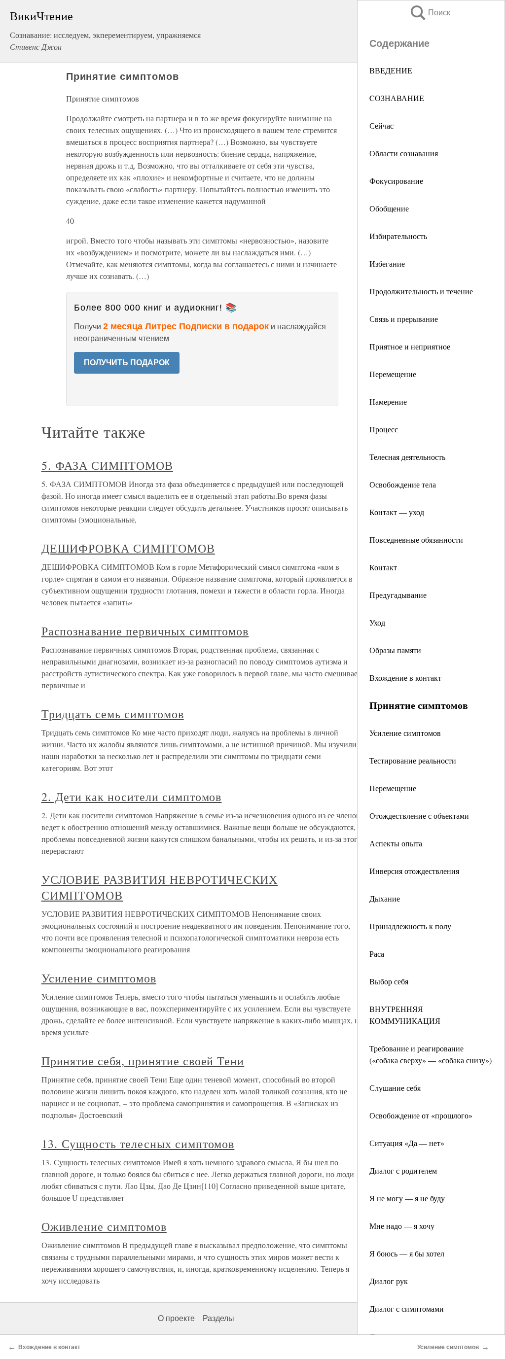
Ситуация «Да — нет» (406, 1143)
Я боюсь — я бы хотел (406, 1253)
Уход (377, 622)
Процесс (383, 429)
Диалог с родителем (403, 1170)
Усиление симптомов (405, 733)
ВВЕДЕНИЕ (390, 70)
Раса (376, 953)
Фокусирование (396, 180)
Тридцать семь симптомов (112, 714)
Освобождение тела (402, 484)
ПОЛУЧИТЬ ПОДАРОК (127, 362)
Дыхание (384, 898)
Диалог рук (388, 1281)
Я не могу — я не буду (407, 1198)
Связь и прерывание (403, 319)
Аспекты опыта (395, 843)
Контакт (383, 567)
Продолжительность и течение (421, 291)
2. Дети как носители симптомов (131, 796)
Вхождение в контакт (405, 677)
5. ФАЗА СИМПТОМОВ (107, 465)
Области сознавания (403, 153)
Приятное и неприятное (409, 346)
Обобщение (389, 208)
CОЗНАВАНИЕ (396, 98)
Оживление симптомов (104, 1226)
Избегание (387, 263)
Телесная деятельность (407, 457)
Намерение (388, 401)
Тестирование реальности (412, 760)
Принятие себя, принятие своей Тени (143, 1061)
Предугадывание (398, 595)
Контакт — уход (396, 512)
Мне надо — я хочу (401, 1225)
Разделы (218, 1318)
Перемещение (392, 374)
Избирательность (398, 236)
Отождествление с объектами (419, 815)
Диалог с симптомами (406, 1308)
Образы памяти (395, 650)
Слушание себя (395, 1087)
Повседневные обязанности (416, 539)
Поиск (429, 12)
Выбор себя (388, 981)
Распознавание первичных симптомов (145, 631)
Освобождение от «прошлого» (420, 1115)
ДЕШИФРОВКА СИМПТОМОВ (128, 548)
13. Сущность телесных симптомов (138, 1143)
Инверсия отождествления (414, 871)
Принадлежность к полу (410, 926)
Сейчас (381, 125)
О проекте (176, 1318)
